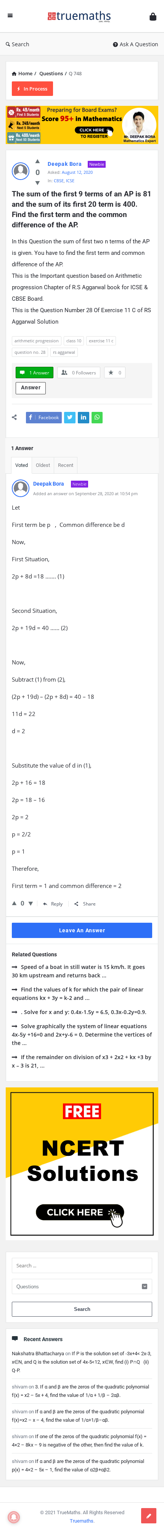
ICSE (70, 180)
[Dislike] (37, 183)
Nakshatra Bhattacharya (38, 1353)
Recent (65, 465)
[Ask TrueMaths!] (81, 16)
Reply (57, 904)
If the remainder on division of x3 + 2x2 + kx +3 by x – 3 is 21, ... (81, 1061)
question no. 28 (29, 352)
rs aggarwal (64, 352)
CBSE (59, 180)
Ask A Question (139, 44)
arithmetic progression (36, 340)
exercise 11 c (101, 340)
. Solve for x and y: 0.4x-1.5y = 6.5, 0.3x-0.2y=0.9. (83, 1012)
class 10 (73, 340)
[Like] (37, 161)
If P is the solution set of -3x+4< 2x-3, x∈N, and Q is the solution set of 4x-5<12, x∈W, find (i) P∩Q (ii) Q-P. (81, 1362)
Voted (21, 465)
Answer (31, 387)
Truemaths (81, 1521)
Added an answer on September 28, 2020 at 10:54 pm (85, 493)
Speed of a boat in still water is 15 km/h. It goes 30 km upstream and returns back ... (78, 971)
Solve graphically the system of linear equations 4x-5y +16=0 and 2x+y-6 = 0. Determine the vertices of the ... (82, 1034)
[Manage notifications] (14, 1517)
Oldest (43, 465)
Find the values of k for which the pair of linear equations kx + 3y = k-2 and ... (77, 993)
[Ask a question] (148, 1515)
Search (20, 44)
